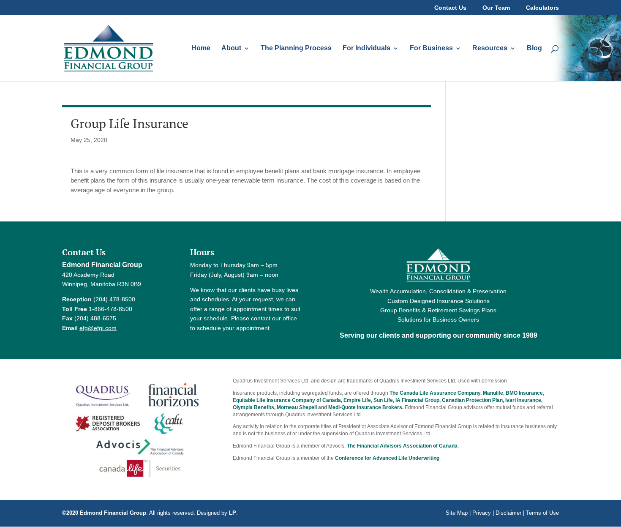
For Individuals (366, 48)
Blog (534, 48)
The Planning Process (296, 48)
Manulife (493, 393)
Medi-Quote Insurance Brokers (365, 407)
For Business (431, 48)
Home (200, 48)
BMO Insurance (524, 393)
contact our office (274, 318)
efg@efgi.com (98, 328)
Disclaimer (508, 513)
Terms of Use (542, 513)
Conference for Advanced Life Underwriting (387, 458)
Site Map (457, 513)
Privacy (481, 513)
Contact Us (450, 8)
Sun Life (383, 400)
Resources (489, 48)
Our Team (496, 8)
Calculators (542, 8)
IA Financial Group (417, 400)
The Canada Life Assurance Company (434, 393)
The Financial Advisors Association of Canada (402, 446)
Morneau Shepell (297, 407)
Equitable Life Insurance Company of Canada (287, 400)
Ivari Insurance (523, 400)
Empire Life (357, 400)
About (231, 48)
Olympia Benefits (253, 407)
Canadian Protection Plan (472, 400)
